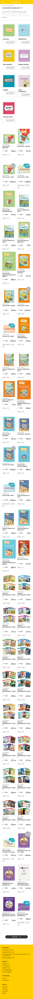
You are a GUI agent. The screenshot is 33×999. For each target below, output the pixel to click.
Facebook (4, 989)
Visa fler (15, 937)
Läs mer (4, 17)
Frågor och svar (6, 968)
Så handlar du (5, 966)
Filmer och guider (6, 972)
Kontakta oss (5, 963)
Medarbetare (5, 980)
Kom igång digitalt (7, 970)
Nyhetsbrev (5, 991)
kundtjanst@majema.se (8, 957)
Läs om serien (10, 42)
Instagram (5, 987)
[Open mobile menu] (3, 2)
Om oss (4, 978)
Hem (3, 5)
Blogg (3, 993)
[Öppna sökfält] (30, 2)
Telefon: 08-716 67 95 (8, 950)
